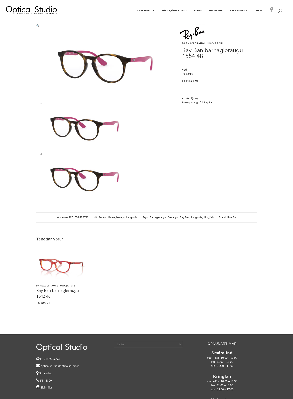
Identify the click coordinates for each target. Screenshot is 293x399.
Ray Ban (184, 217)
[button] (106, 26)
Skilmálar (46, 387)
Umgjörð (208, 217)
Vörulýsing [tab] (192, 98)
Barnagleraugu (194, 43)
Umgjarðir (215, 43)
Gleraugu (173, 217)
